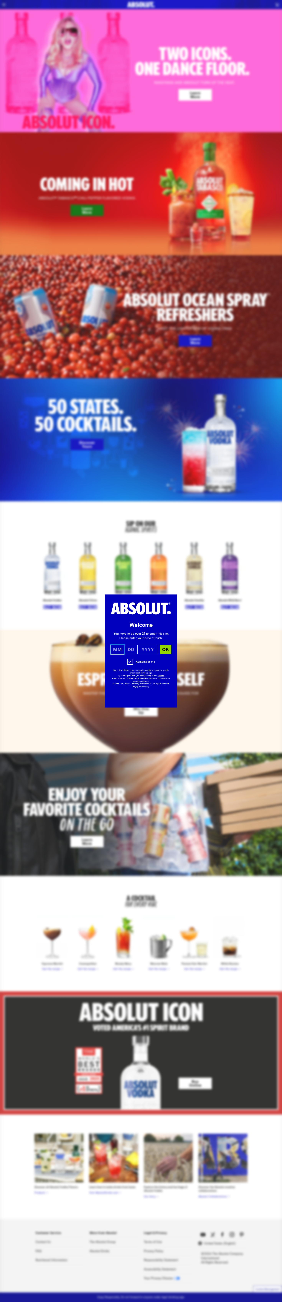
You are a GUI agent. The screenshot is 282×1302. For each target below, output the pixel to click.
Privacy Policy (133, 678)
